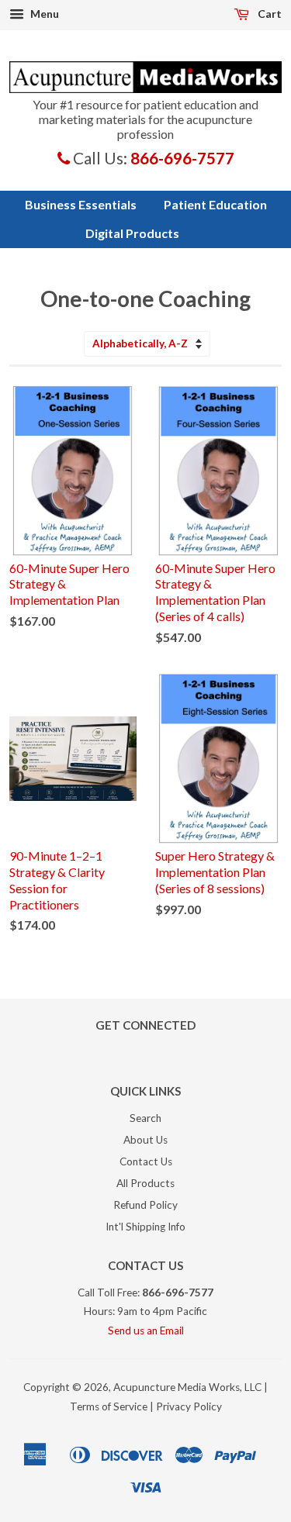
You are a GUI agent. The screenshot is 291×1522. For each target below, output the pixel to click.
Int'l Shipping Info (145, 1226)
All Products (145, 1183)
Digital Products (132, 233)
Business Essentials (81, 204)
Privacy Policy (189, 1406)
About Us (145, 1140)
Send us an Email (146, 1330)
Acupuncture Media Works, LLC (187, 1387)
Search (145, 1118)
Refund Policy (145, 1205)
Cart (268, 13)
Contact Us (146, 1161)
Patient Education (215, 204)
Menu (43, 13)
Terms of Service (108, 1406)
